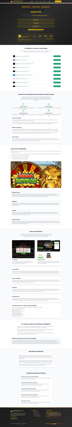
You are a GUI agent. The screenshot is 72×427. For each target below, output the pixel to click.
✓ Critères (36, 1)
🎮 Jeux (40, 1)
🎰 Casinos (31, 1)
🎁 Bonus (44, 1)
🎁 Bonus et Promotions (36, 414)
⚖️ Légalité (48, 1)
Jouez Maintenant (57, 56)
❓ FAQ (53, 1)
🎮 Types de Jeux (35, 413)
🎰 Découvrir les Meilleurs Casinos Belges (36, 29)
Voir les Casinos (58, 1)
